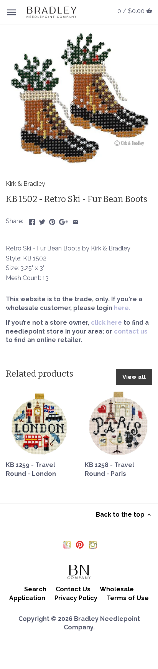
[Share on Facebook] (32, 220)
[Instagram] (93, 544)
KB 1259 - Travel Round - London (31, 469)
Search (35, 589)
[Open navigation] (11, 12)
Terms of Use (128, 598)
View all (134, 377)
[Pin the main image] (52, 220)
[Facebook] (67, 544)
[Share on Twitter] (42, 220)
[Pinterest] (80, 544)
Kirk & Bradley (25, 183)
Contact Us (73, 589)
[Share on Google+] (63, 220)
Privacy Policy (75, 598)
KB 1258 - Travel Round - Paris (109, 469)
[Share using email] (75, 220)
